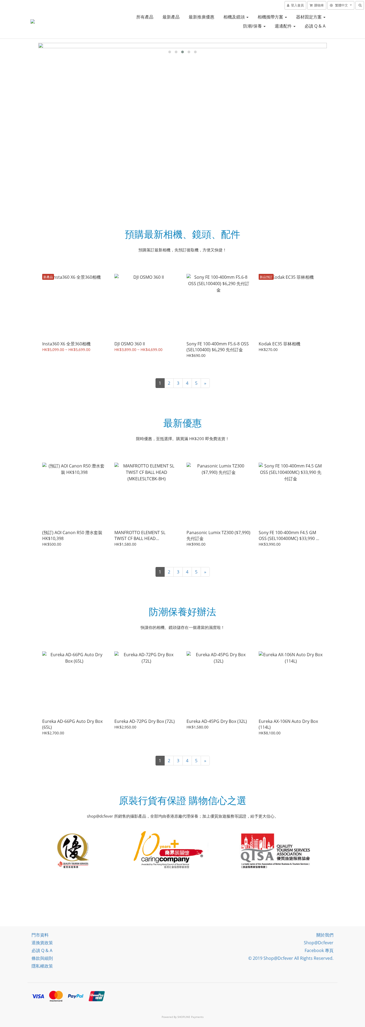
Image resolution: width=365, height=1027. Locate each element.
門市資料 (40, 935)
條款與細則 (42, 958)
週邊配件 (284, 26)
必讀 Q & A (315, 26)
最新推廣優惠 (201, 17)
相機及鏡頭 (234, 17)
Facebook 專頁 (319, 950)
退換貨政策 (42, 943)
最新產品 (171, 17)
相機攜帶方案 (271, 17)
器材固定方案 (309, 17)
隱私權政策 (42, 966)
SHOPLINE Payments (190, 1017)
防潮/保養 (253, 26)
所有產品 (144, 17)
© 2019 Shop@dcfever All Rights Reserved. (290, 958)
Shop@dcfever (318, 943)
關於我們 (324, 935)
